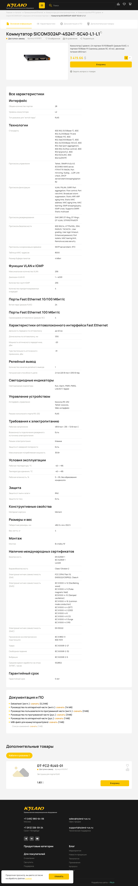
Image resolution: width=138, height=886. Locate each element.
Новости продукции (78, 854)
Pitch (111, 882)
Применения (74, 862)
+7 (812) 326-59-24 (33, 827)
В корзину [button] (101, 64)
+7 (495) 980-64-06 (34, 818)
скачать (35, 703)
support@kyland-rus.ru (81, 827)
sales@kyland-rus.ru (79, 818)
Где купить (28, 862)
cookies (28, 878)
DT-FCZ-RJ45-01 (50, 765)
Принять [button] (59, 876)
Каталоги (73, 866)
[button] (42, 5)
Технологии (74, 858)
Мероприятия (75, 850)
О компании (29, 858)
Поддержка (29, 866)
